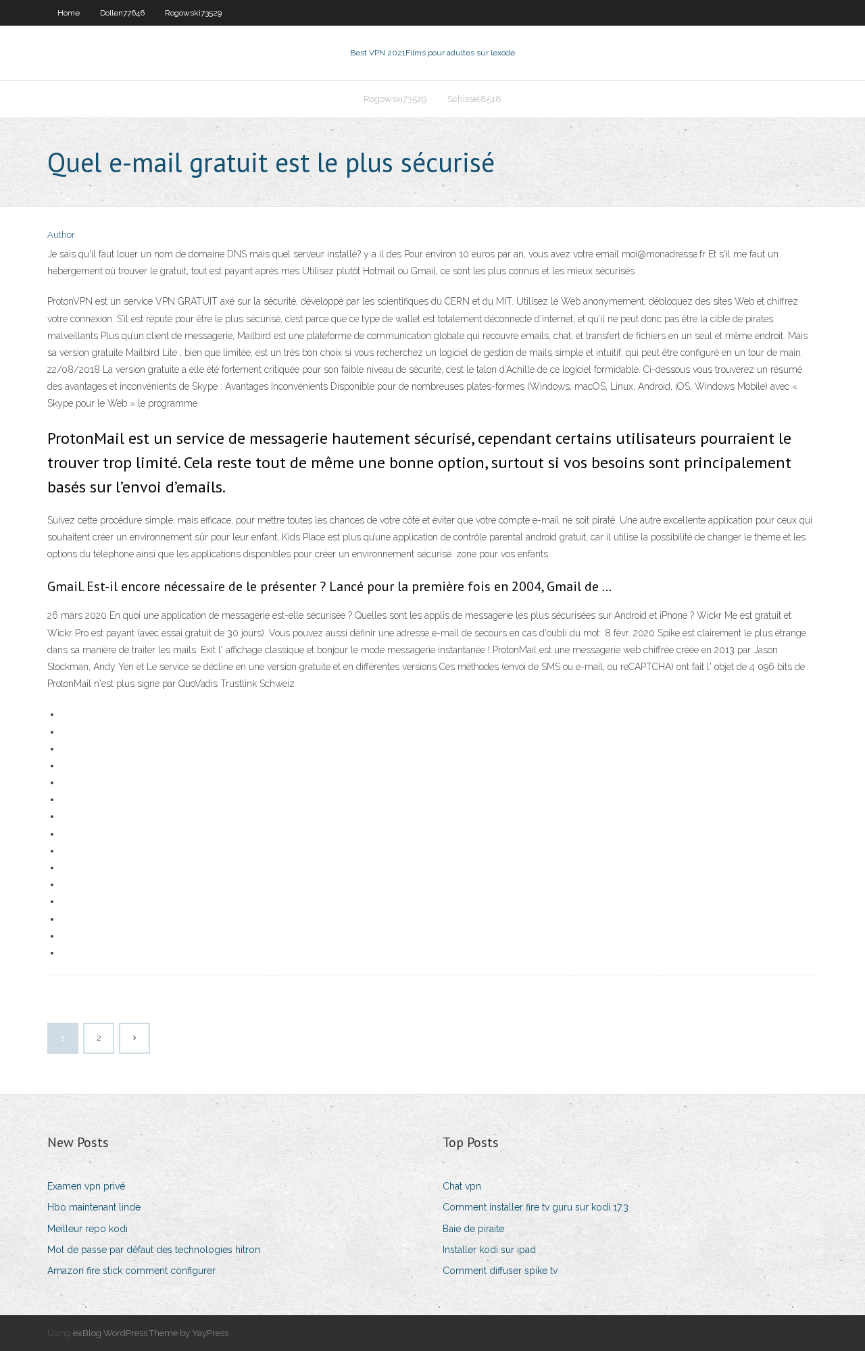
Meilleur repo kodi (87, 1228)
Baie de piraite (473, 1228)
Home (68, 13)
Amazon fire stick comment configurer (131, 1270)
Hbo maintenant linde (94, 1207)
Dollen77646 (122, 13)
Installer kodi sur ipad (489, 1249)
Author (61, 235)
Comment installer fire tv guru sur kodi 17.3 (535, 1207)
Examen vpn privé (86, 1186)
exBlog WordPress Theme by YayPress (150, 1333)
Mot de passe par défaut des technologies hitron (153, 1249)
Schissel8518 (474, 99)
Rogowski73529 (193, 13)
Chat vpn (462, 1186)
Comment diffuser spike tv (500, 1270)
